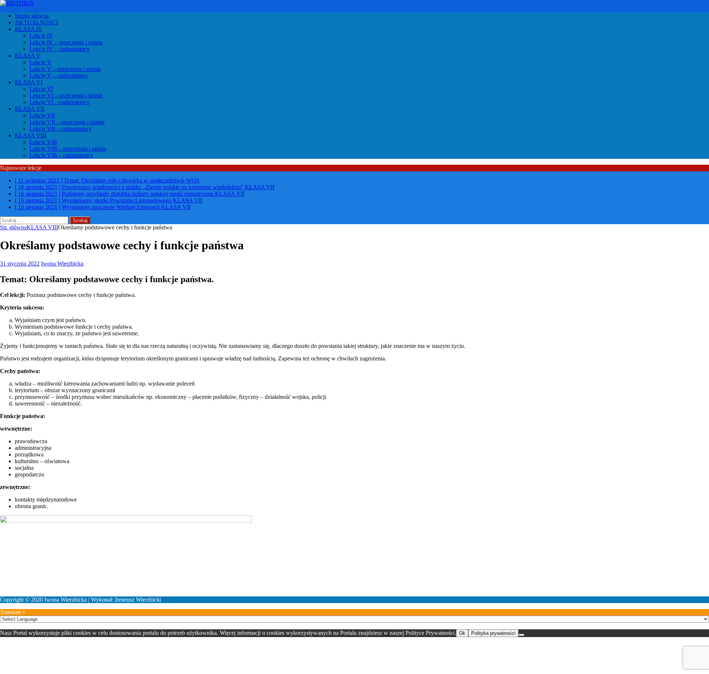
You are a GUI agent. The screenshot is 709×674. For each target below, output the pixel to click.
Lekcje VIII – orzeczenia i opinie (68, 149)
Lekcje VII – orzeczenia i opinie (67, 122)
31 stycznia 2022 (20, 263)
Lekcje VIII (43, 142)
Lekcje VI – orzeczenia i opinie (66, 95)
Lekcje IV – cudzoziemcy (60, 49)
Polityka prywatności (493, 633)
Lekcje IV (41, 35)
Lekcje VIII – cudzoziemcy (61, 155)
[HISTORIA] (17, 3)
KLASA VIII (30, 135)
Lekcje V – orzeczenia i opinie (65, 69)
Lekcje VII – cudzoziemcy (61, 129)
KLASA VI (28, 82)
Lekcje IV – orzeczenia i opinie (66, 42)
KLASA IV (28, 29)
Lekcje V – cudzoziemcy (59, 75)
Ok (462, 633)
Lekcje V (40, 62)
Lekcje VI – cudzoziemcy (60, 102)
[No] (521, 635)
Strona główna (32, 16)
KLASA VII (29, 109)
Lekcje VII (42, 115)
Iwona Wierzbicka (62, 263)
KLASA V (28, 55)
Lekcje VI (41, 89)
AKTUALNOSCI (36, 22)
